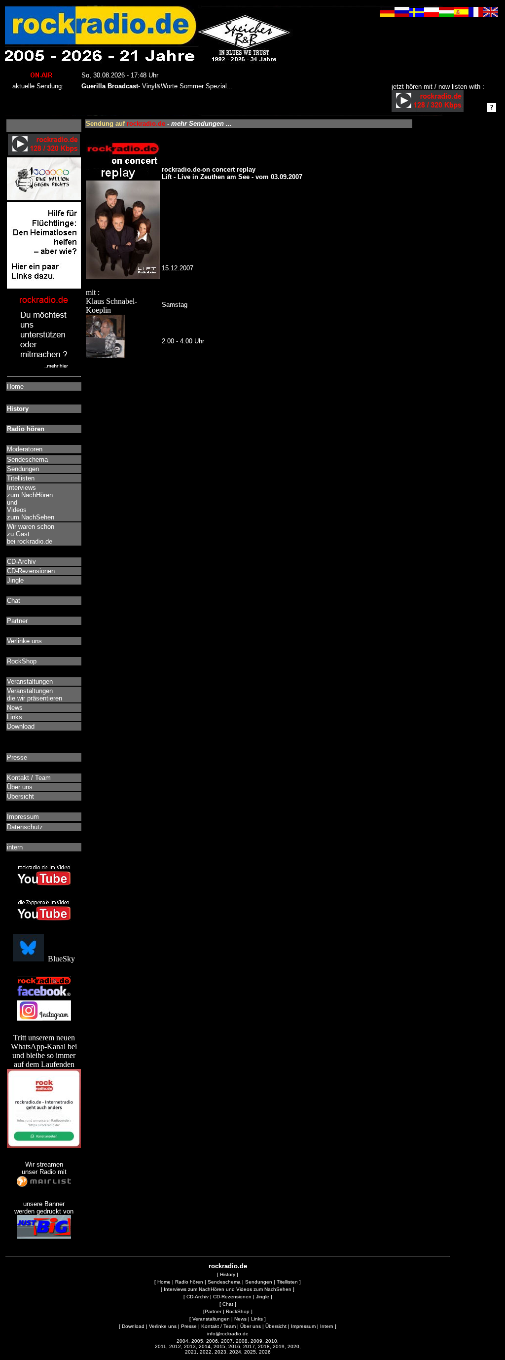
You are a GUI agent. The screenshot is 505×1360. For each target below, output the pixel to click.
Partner (213, 1311)
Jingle (262, 1296)
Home (164, 1282)
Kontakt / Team (218, 1326)
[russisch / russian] (402, 14)
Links (257, 1319)
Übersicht (276, 1326)
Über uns (250, 1326)
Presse (189, 1326)
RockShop (238, 1311)
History (227, 1274)
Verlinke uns (163, 1326)
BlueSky (59, 959)
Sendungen (258, 1282)
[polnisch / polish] (431, 14)
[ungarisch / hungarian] (446, 14)
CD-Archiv (197, 1296)
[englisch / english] (490, 14)
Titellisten (287, 1282)
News (240, 1319)
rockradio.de (228, 1266)
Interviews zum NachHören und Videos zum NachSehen (227, 1289)
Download (133, 1326)
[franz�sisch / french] (476, 14)
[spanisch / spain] (461, 14)
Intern (326, 1326)
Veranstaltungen (211, 1319)
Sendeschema (224, 1282)
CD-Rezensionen (232, 1296)
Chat (227, 1304)
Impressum (303, 1326)
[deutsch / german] (387, 14)
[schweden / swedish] (416, 14)
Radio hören (189, 1282)
